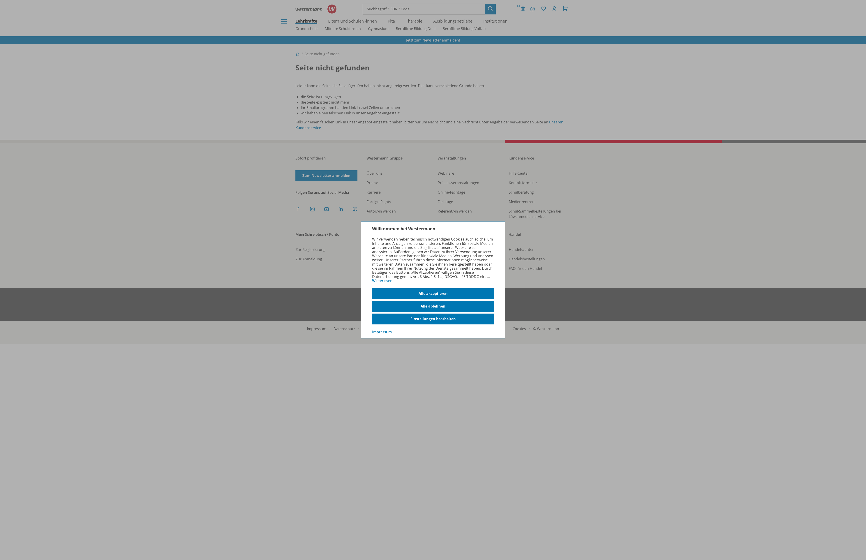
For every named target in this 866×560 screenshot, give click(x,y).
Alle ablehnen (433, 306)
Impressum (382, 331)
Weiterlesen (382, 280)
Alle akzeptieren (433, 293)
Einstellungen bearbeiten (433, 318)
